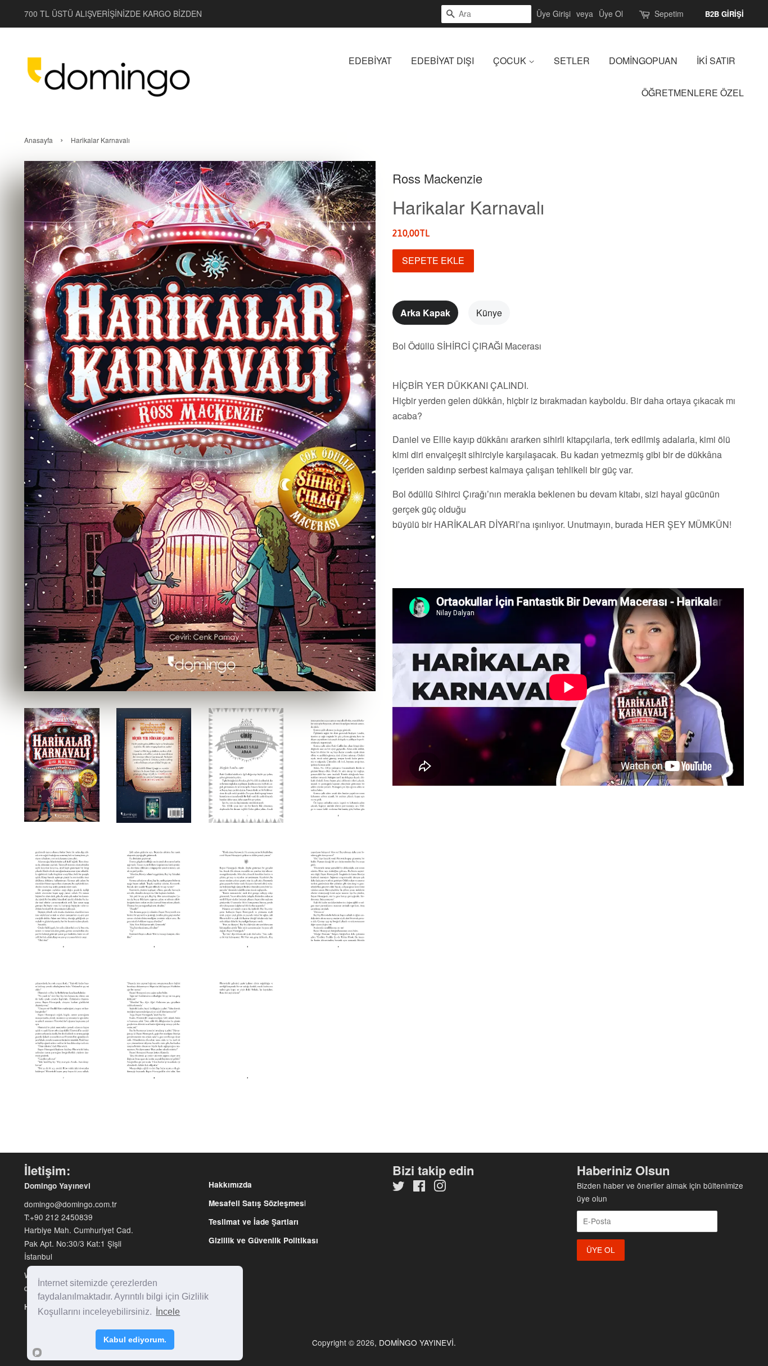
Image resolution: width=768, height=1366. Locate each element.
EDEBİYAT (370, 60)
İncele (168, 1311)
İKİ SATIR (716, 60)
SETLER (572, 60)
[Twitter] (398, 1187)
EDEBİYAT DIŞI (442, 60)
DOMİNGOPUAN (643, 60)
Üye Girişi (553, 13)
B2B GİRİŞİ (724, 13)
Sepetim (669, 13)
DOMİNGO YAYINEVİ (416, 1342)
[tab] (425, 313)
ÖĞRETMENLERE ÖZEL (692, 92)
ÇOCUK (510, 60)
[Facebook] (419, 1187)
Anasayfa (38, 140)
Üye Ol (611, 13)
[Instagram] (439, 1187)
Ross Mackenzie (437, 178)
